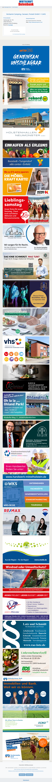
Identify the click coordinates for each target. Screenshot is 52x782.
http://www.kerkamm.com (35, 22)
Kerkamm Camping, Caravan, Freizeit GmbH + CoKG (26, 14)
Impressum (26, 780)
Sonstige (10, 25)
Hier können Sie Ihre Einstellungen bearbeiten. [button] (26, 769)
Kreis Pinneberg (15, 7)
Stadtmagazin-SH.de (7, 7)
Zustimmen (29, 774)
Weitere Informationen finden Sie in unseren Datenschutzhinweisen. (26, 771)
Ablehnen (22, 774)
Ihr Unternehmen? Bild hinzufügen (19, 34)
